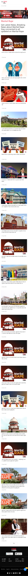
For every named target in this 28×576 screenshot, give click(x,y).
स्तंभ (9, 559)
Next (14, 543)
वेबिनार (23, 559)
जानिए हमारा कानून (18, 561)
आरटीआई (16, 559)
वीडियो (23, 561)
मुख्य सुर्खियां (4, 559)
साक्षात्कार (10, 561)
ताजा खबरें (3, 561)
